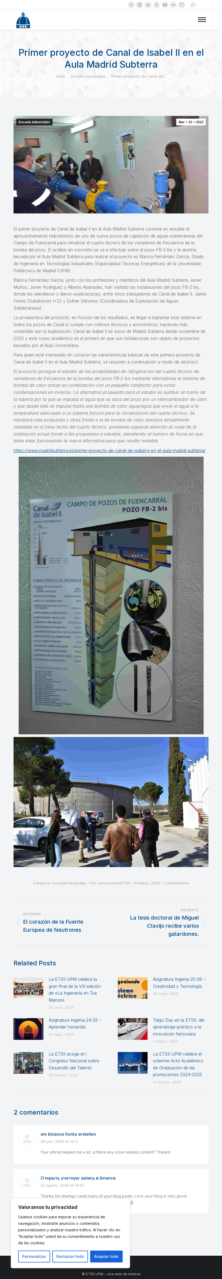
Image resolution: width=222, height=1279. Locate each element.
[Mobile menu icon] (201, 19)
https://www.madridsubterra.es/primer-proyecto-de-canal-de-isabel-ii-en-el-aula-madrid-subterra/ (109, 450)
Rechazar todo (70, 1256)
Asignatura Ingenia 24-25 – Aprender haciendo (75, 1023)
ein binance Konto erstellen (68, 1134)
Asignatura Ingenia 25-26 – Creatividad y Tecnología (179, 982)
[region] (70, 1233)
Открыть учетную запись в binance (78, 1178)
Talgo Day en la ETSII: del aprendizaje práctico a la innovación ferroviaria (178, 1027)
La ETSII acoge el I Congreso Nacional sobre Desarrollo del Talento (74, 1060)
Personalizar (34, 1256)
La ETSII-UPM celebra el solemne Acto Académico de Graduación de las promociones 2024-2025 (178, 1064)
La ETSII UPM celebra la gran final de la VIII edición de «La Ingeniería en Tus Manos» (75, 989)
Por (110, 883)
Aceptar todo (106, 1256)
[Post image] (28, 988)
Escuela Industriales (34, 122)
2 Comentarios (176, 883)
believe (134, 1274)
